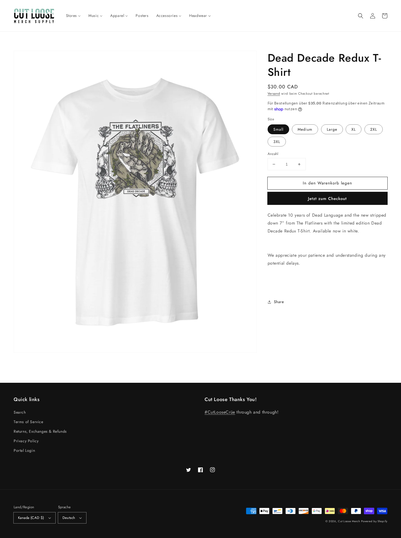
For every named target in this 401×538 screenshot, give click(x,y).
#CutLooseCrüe (220, 412)
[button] (361, 16)
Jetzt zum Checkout (327, 199)
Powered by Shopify (374, 521)
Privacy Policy (26, 441)
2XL (373, 129)
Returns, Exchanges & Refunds (40, 431)
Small (278, 129)
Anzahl (273, 153)
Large (332, 129)
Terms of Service (28, 422)
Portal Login (24, 450)
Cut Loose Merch (349, 521)
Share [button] (279, 301)
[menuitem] (73, 15)
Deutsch (68, 517)
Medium (305, 129)
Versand (274, 93)
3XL (276, 141)
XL (353, 129)
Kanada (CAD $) (31, 517)
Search (20, 412)
